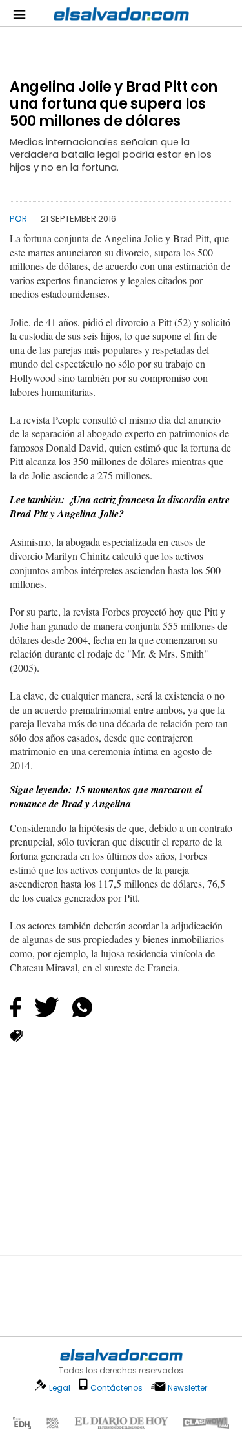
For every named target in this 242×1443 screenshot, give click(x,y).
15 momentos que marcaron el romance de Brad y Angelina (106, 796)
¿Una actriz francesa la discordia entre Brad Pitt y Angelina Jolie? (120, 506)
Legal (59, 1387)
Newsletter (187, 1387)
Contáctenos (116, 1387)
